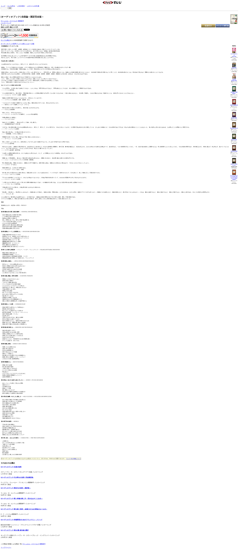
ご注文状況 (21, 6)
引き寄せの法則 (234, 151)
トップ (3, 6)
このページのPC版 (33, 6)
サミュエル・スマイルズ (9, 21)
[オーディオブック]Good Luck (234, 55)
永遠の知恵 (234, 67)
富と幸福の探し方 (234, 128)
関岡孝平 (21, 21)
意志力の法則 (234, 139)
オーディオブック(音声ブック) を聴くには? (15, 44)
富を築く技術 (234, 117)
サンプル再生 (5, 40)
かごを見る (11, 6)
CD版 (32, 44)
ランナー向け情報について (73, 458)
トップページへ (6, 547)
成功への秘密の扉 (234, 104)
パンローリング (6, 23)
